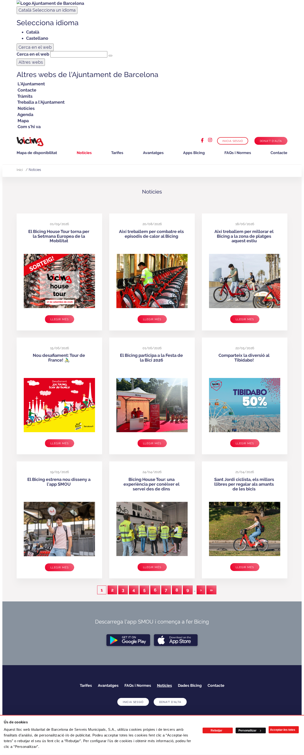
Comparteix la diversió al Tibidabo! (244, 358)
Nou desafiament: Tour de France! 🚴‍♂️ (59, 358)
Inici (20, 170)
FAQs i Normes (237, 152)
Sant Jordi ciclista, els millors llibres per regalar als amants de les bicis (244, 484)
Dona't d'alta (271, 141)
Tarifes (117, 152)
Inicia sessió (232, 141)
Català (47, 10)
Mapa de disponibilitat (37, 152)
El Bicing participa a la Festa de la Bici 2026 (151, 358)
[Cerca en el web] (110, 55)
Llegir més (59, 319)
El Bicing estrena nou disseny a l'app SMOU (58, 482)
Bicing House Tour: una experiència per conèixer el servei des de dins (152, 484)
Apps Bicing (194, 152)
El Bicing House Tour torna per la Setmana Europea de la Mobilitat (58, 236)
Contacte (279, 152)
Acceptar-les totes (282, 729)
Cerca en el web (33, 54)
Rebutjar (216, 730)
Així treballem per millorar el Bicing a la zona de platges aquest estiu (244, 236)
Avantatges (153, 152)
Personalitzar (247, 730)
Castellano (37, 38)
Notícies (84, 152)
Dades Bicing (190, 685)
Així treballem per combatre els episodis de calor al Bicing (151, 234)
